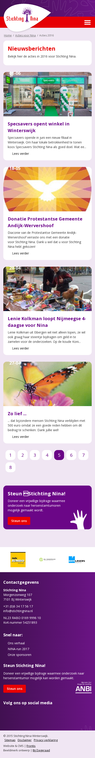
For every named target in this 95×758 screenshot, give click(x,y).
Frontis (31, 746)
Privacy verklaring (46, 740)
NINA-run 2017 (18, 649)
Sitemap (9, 740)
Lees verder (20, 153)
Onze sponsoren (19, 655)
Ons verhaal (16, 643)
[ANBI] (83, 687)
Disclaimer (25, 740)
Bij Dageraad (41, 750)
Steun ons (19, 521)
